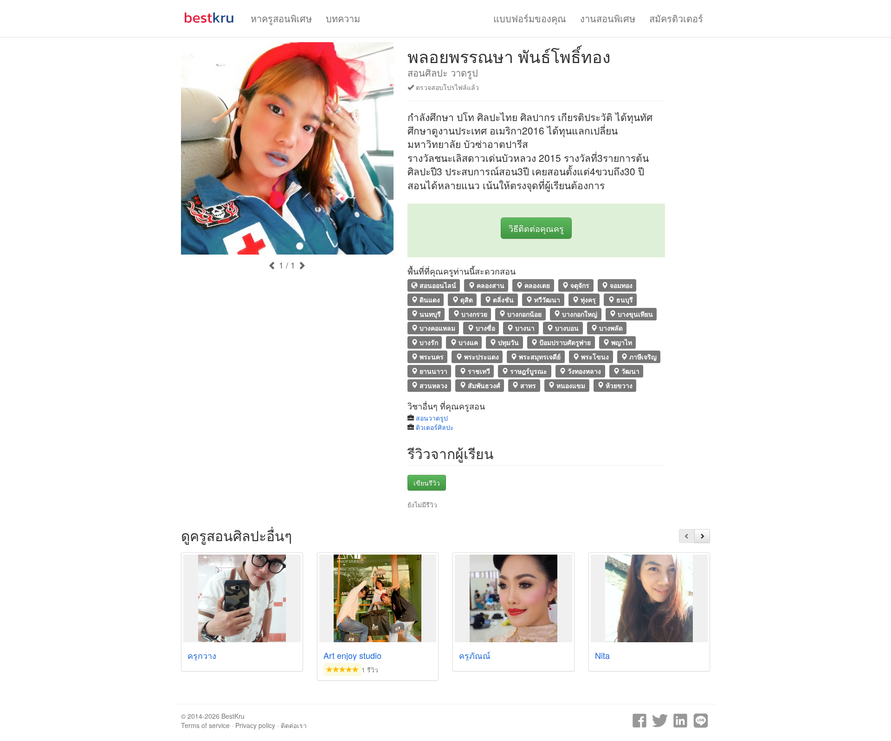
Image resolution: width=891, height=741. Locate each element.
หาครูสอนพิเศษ (281, 18)
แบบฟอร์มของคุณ (529, 18)
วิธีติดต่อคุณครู (536, 228)
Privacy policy (255, 725)
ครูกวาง (201, 655)
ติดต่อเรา (294, 725)
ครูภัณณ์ (475, 655)
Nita (602, 655)
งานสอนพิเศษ (607, 18)
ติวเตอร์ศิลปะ (435, 427)
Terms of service (205, 725)
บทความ (343, 18)
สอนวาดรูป (432, 417)
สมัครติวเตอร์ (676, 18)
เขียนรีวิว (426, 482)
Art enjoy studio (352, 655)
